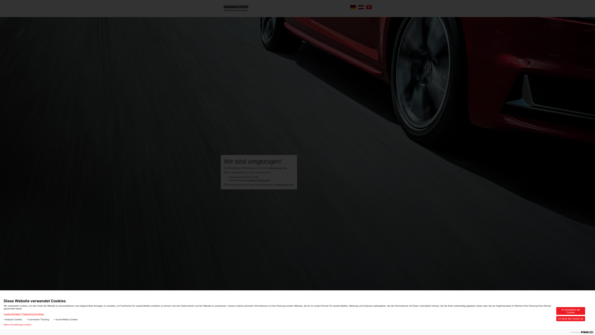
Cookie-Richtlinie (12, 314)
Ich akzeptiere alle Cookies (570, 311)
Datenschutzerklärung (47, 324)
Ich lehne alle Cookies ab (570, 318)
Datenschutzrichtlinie (33, 314)
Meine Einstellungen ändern (17, 324)
